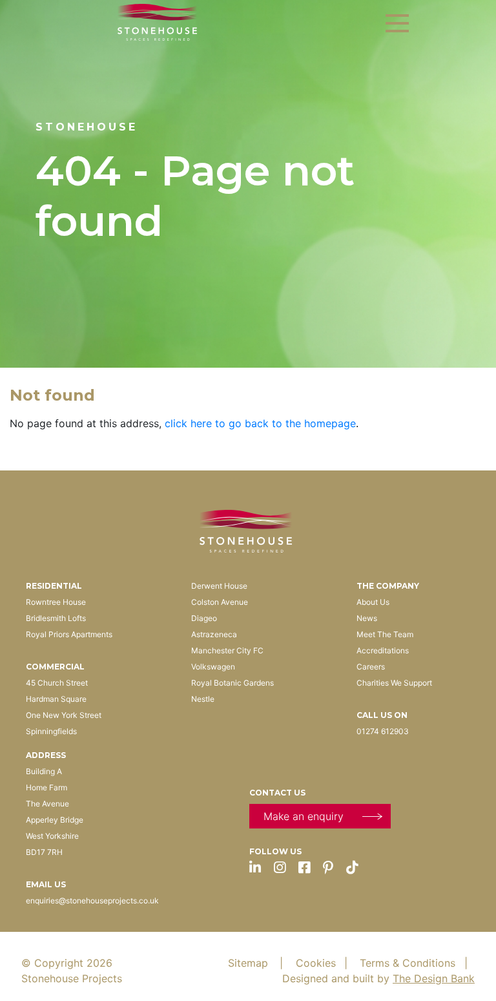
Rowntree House (56, 602)
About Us (372, 602)
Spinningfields (51, 731)
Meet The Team (384, 634)
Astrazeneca (214, 634)
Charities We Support (394, 683)
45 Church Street (57, 683)
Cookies (323, 962)
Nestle (202, 699)
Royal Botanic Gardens (232, 683)
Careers (370, 666)
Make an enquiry (304, 816)
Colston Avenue (219, 602)
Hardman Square (56, 699)
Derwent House (219, 586)
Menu (397, 23)
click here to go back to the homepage (260, 423)
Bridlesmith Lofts (56, 618)
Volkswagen (213, 666)
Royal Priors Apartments (69, 634)
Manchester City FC (227, 650)
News (366, 618)
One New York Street (63, 715)
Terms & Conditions (415, 962)
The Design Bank (434, 978)
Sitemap (257, 962)
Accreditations (382, 650)
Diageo (204, 618)
